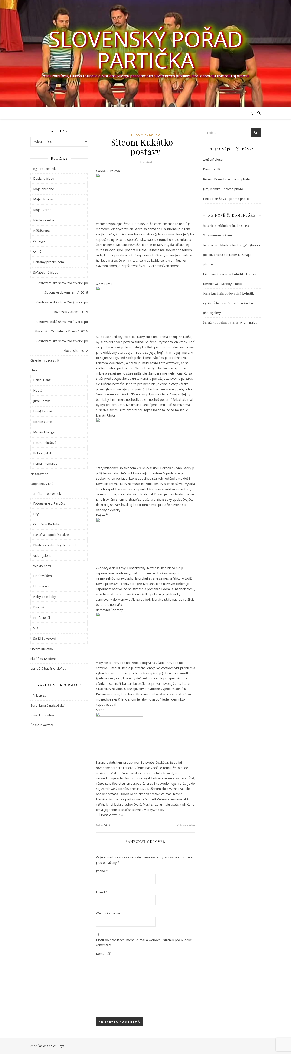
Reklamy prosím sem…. (50, 262)
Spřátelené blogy (45, 272)
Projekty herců (41, 566)
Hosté (38, 390)
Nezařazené (39, 474)
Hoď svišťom (42, 576)
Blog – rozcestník (43, 168)
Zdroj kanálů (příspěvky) (47, 705)
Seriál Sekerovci (44, 638)
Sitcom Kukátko (41, 649)
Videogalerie (42, 555)
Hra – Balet (248, 322)
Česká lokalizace (42, 725)
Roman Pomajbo (45, 463)
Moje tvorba (42, 210)
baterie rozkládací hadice (222, 226)
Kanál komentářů (42, 715)
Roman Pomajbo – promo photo (226, 179)
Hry (36, 514)
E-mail (101, 892)
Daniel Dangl (42, 380)
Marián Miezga (44, 432)
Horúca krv (41, 586)
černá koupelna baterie (221, 322)
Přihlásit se (38, 695)
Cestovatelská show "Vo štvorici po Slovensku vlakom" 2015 (62, 307)
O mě (37, 251)
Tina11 (106, 825)
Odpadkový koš (41, 484)
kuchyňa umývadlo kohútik (223, 274)
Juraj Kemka (41, 401)
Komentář (103, 953)
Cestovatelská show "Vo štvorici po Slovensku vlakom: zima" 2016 (62, 287)
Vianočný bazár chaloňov (48, 668)
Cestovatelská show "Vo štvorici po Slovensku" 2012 (62, 346)
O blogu (39, 241)
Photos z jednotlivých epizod (54, 545)
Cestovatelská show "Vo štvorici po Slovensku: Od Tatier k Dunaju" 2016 (61, 326)
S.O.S (36, 628)
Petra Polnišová (44, 442)
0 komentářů (186, 825)
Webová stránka (108, 913)
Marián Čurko (42, 422)
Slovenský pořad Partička (145, 49)
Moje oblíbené (43, 189)
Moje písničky (43, 199)
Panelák (39, 607)
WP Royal (59, 1046)
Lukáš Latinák (42, 411)
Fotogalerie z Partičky (49, 503)
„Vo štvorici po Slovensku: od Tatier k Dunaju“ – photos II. (231, 254)
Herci (34, 370)
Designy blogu (43, 178)
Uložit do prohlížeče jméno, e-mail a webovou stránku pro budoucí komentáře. (144, 942)
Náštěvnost (41, 230)
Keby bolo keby (44, 596)
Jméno (102, 871)
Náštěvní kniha (43, 220)
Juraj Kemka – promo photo (223, 189)
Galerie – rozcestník (44, 360)
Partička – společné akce (51, 534)
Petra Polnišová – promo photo (226, 198)
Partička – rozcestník (45, 493)
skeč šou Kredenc (43, 658)
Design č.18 (211, 169)
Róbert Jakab (42, 453)
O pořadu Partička (46, 524)
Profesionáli (41, 617)
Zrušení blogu (213, 159)
